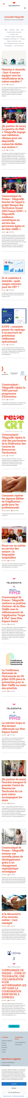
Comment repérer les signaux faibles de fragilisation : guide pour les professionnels (13, 501)
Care (22, 30)
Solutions (4, 1043)
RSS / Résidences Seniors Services (14, 43)
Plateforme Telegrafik (7, 1040)
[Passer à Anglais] (24, 8)
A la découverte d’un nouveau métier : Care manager (11, 918)
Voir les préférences (14, 1092)
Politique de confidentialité (18, 1096)
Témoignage (8, 45)
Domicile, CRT (14, 34)
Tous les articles (18, 45)
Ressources (4, 1047)
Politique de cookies (7, 1096)
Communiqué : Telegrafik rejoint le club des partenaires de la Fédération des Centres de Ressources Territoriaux (14, 443)
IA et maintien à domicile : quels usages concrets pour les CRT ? (11, 282)
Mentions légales (6, 1065)
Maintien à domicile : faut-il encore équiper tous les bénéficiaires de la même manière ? (13, 75)
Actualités (12, 30)
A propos (4, 1049)
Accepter (14, 1084)
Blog (17, 30)
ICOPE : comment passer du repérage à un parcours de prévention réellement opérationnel (13, 334)
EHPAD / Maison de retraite (14, 36)
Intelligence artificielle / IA (11, 39)
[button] (3, 3)
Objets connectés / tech (14, 41)
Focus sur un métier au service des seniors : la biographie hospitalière (14, 551)
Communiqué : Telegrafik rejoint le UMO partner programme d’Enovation (13, 390)
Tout (6, 30)
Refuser (14, 1088)
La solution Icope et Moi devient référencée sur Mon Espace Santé (13, 727)
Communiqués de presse (14, 32)
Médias (22, 39)
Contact (4, 1052)
